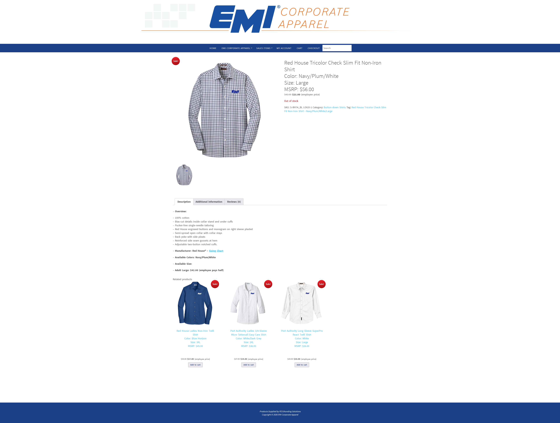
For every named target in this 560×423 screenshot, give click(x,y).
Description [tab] (184, 201)
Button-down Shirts (335, 107)
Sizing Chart (216, 250)
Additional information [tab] (209, 201)
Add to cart (195, 364)
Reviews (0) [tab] (234, 201)
